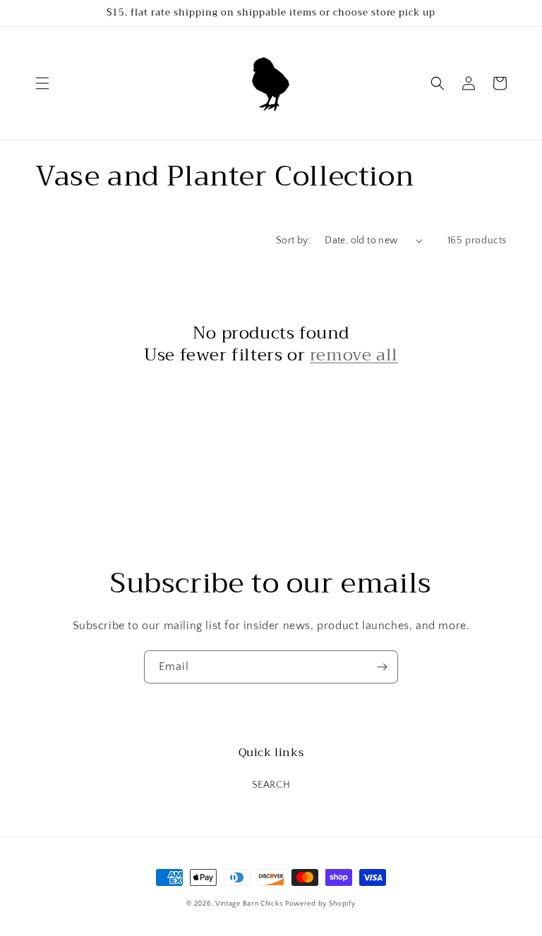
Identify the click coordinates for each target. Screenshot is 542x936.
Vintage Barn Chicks (248, 904)
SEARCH (271, 785)
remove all (354, 355)
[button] (42, 83)
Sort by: (293, 240)
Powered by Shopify (320, 904)
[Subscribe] (381, 666)
